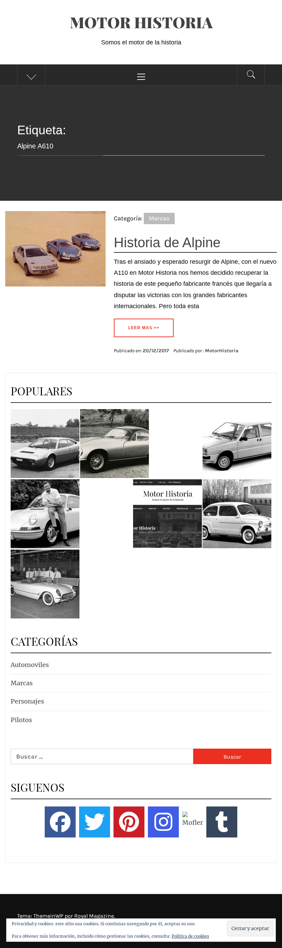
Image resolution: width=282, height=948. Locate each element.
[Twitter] (94, 821)
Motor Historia (141, 22)
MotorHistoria (221, 351)
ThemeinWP (49, 916)
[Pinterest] (128, 821)
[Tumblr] (221, 821)
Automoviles (30, 665)
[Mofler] (192, 822)
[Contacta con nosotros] (167, 513)
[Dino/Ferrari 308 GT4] (45, 443)
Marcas (159, 218)
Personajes (27, 701)
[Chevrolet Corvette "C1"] (45, 584)
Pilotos (21, 720)
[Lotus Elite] (114, 443)
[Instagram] (163, 821)
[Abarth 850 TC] (237, 513)
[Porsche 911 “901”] (45, 513)
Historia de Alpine (167, 242)
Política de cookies (190, 936)
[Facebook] (60, 821)
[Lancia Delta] (237, 443)
